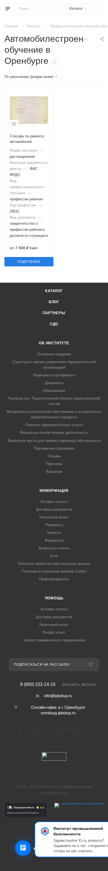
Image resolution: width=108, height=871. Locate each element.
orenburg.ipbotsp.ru (58, 712)
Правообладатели (54, 579)
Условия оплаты (54, 502)
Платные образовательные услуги (54, 425)
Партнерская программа (54, 448)
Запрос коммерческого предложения (54, 640)
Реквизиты (54, 525)
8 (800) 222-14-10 (37, 684)
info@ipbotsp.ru (58, 695)
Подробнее (28, 262)
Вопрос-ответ (54, 632)
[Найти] (95, 8)
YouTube (54, 734)
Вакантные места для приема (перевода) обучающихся (54, 441)
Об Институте (54, 343)
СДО (54, 324)
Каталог (54, 291)
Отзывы (54, 456)
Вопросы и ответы (54, 548)
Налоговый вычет (54, 517)
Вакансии (54, 471)
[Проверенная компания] (79, 815)
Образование (54, 391)
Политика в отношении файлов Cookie (54, 571)
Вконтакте (26, 734)
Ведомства (54, 540)
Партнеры (54, 313)
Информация (54, 491)
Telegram (40, 734)
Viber (68, 734)
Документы (54, 383)
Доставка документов (54, 509)
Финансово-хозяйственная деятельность (54, 433)
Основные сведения (54, 354)
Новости (54, 533)
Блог (54, 302)
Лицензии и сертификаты (54, 375)
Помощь (54, 598)
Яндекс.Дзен (82, 734)
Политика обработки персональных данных (54, 564)
